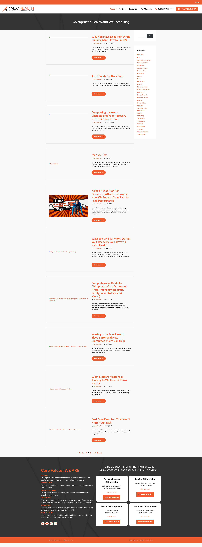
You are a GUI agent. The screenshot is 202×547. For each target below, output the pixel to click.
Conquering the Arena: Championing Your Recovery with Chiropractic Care (109, 116)
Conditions (140, 65)
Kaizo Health (98, 43)
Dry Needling (141, 71)
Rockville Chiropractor (112, 506)
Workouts (140, 129)
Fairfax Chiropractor (145, 479)
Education (140, 73)
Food (138, 79)
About (112, 9)
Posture (139, 100)
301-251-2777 (111, 516)
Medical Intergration (143, 89)
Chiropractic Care (142, 63)
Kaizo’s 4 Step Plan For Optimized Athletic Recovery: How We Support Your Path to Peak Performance (110, 195)
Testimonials (141, 118)
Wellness (140, 124)
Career (135, 540)
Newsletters (141, 92)
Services (122, 9)
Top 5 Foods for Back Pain (107, 76)
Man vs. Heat (99, 154)
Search (197, 2)
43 (95, 453)
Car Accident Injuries (143, 60)
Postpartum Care (142, 97)
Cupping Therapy (142, 68)
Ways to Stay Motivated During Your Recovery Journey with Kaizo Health (111, 242)
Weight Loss (141, 121)
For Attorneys (146, 9)
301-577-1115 (145, 516)
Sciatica (139, 113)
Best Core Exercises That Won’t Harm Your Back (111, 420)
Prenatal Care (141, 103)
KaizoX (139, 84)
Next (99, 453)
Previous (81, 453)
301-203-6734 (111, 492)
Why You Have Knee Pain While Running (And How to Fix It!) (111, 38)
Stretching (140, 115)
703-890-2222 (145, 489)
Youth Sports (141, 134)
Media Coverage (142, 87)
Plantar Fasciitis (142, 95)
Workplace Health (142, 132)
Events (139, 76)
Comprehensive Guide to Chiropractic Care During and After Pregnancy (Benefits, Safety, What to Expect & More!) (109, 289)
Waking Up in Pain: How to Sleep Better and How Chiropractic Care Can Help (108, 337)
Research (140, 105)
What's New (141, 126)
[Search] (150, 36)
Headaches (141, 81)
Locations (133, 9)
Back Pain (140, 55)
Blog (138, 57)
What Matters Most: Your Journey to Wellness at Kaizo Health (109, 380)
